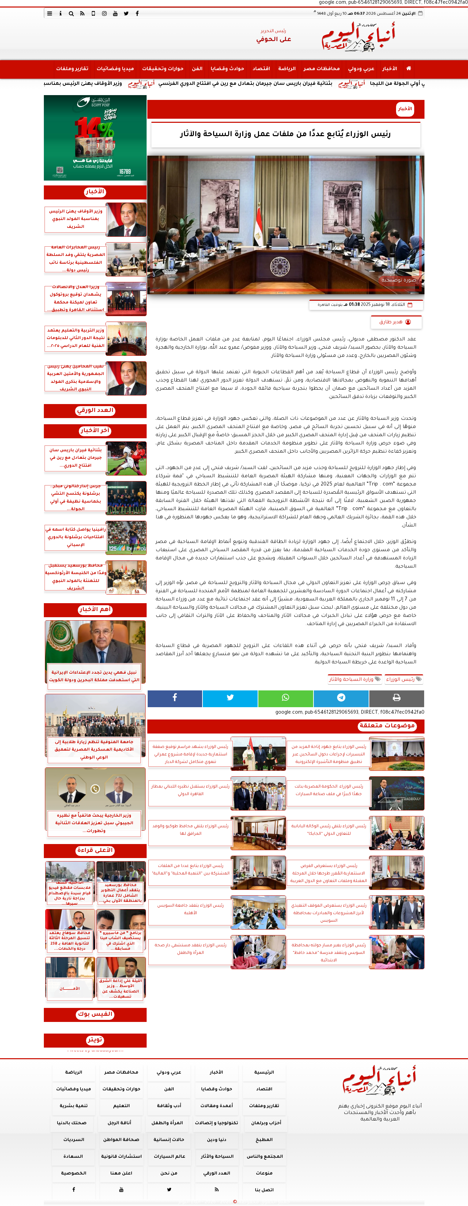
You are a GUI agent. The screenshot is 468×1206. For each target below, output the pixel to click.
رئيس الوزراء (401, 680)
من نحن (168, 1173)
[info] (60, 13)
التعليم (121, 1106)
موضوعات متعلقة (387, 726)
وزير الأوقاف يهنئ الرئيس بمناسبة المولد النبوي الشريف (115, 84)
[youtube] (115, 13)
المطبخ (264, 1140)
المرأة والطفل (167, 1123)
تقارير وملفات (72, 69)
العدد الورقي (95, 411)
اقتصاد (261, 69)
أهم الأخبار (95, 610)
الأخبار (389, 69)
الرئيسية (264, 1073)
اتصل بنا (264, 1190)
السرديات (73, 1140)
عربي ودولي (361, 69)
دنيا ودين (216, 1140)
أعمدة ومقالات (216, 1106)
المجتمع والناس (265, 1157)
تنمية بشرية (74, 1106)
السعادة (73, 1157)
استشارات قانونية (121, 1157)
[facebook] (137, 13)
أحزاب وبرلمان (266, 1123)
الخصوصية (73, 1173)
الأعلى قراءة (95, 851)
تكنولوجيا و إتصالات (216, 1123)
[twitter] (126, 13)
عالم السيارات (169, 1157)
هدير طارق (391, 322)
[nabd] (93, 13)
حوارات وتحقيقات (162, 69)
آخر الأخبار (95, 431)
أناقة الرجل (119, 1123)
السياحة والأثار (217, 1157)
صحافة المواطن (121, 1140)
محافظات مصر (322, 69)
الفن (197, 69)
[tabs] (49, 13)
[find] (71, 13)
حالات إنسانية (168, 1140)
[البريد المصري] (95, 138)
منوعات (264, 1173)
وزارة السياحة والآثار (352, 680)
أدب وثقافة (169, 1106)
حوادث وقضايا (227, 69)
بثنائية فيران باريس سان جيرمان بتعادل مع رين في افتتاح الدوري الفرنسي (306, 84)
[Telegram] (341, 698)
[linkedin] (104, 13)
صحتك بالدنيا (72, 1123)
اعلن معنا (121, 1173)
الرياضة (286, 69)
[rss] (82, 13)
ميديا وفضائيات (115, 69)
